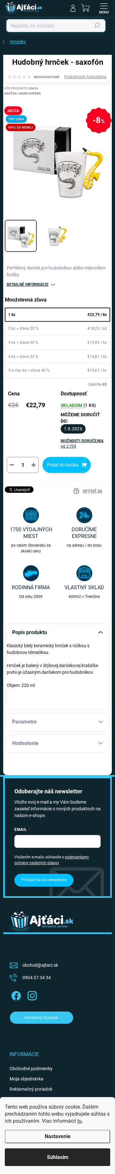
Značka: (22, 93)
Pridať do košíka (63, 464)
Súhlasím (57, 1157)
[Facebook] (15, 994)
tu (79, 1121)
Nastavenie (58, 1136)
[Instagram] (31, 994)
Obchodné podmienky (31, 1068)
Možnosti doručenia (82, 444)
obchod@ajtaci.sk (40, 965)
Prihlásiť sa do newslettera (44, 880)
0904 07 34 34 (36, 977)
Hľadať (97, 25)
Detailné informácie (28, 284)
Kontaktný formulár (41, 1017)
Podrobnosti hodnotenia (85, 77)
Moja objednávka (26, 1078)
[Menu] (104, 8)
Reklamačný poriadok (31, 1089)
